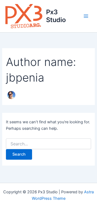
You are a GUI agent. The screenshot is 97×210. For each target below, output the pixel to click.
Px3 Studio (56, 15)
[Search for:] (48, 144)
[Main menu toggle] (86, 16)
